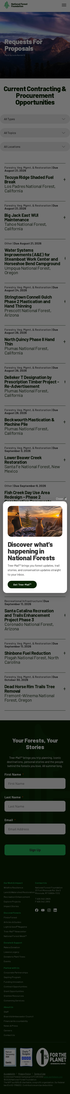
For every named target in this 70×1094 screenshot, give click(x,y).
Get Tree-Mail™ (22, 584)
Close (59, 498)
